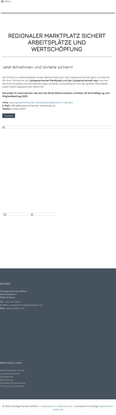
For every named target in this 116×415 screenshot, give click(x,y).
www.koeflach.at (15, 308)
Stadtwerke (6, 376)
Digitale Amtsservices (12, 382)
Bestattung (6, 379)
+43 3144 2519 (12, 301)
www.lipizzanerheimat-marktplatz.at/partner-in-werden (41, 102)
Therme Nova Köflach (12, 386)
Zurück (9, 115)
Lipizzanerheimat (10, 373)
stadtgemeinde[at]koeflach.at (26, 305)
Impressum (47, 406)
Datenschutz (64, 406)
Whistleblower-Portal (12, 370)
